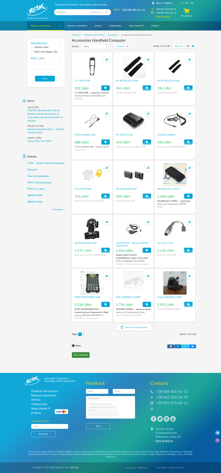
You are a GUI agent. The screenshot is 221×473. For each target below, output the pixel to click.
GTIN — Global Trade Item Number (46, 163)
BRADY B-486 (35, 202)
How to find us (164, 441)
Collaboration (115, 26)
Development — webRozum (136, 468)
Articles (98, 26)
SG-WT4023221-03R (168, 81)
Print (78, 346)
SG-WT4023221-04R (127, 81)
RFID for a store (36, 189)
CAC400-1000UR (166, 135)
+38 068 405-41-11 (172, 391)
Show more (135, 328)
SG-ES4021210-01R (126, 189)
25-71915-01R (165, 243)
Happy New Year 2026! (40, 141)
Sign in (159, 3)
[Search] (106, 12)
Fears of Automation (38, 176)
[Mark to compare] (107, 60)
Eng (182, 3)
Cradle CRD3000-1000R (169, 297)
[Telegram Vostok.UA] (217, 432)
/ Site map (73, 468)
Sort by (75, 46)
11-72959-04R (82, 81)
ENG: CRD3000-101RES (128, 297)
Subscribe (43, 434)
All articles (58, 210)
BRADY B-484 (35, 195)
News (30, 101)
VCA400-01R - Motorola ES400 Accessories (132, 244)
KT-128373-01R (124, 135)
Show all (179, 46)
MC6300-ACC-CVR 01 (168, 189)
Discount (32, 169)
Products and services (41, 26)
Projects (155, 26)
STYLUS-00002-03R (85, 135)
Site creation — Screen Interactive (170, 467)
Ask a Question (81, 355)
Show (45, 79)
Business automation (77, 26)
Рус (187, 3)
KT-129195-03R (83, 189)
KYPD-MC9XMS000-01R (87, 297)
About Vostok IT (136, 26)
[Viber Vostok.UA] (217, 440)
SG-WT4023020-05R (86, 243)
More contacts (163, 16)
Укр (192, 3)
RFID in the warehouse (40, 182)
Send (98, 426)
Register (168, 3)
